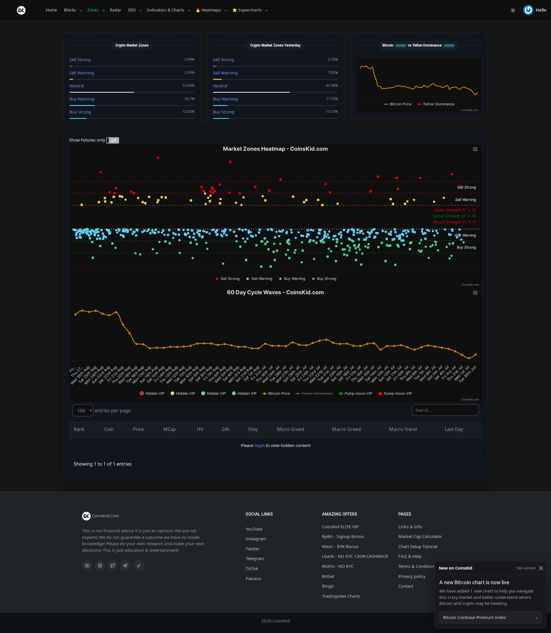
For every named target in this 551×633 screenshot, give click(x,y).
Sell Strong (80, 59)
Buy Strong (80, 112)
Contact (405, 586)
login (260, 445)
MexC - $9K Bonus (340, 546)
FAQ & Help (410, 556)
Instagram (256, 538)
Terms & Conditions (417, 566)
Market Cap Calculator (420, 536)
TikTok (252, 568)
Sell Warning (81, 73)
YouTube (254, 529)
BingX (328, 586)
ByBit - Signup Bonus (343, 536)
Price (138, 429)
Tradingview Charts (341, 596)
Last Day (454, 429)
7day (252, 429)
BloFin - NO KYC (338, 566)
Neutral (76, 85)
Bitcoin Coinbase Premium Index (474, 617)
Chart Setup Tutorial (417, 546)
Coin (109, 429)
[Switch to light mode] (513, 10)
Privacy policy (412, 576)
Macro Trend (403, 429)
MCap (169, 429)
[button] (534, 10)
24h (226, 429)
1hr (200, 429)
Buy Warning (81, 99)
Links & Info (410, 526)
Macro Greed (346, 429)
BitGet (328, 576)
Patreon (253, 578)
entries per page (112, 410)
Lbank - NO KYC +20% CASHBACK (355, 556)
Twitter (252, 548)
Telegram (255, 558)
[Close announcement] (541, 568)
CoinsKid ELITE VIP (340, 526)
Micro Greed (290, 429)
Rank (79, 429)
